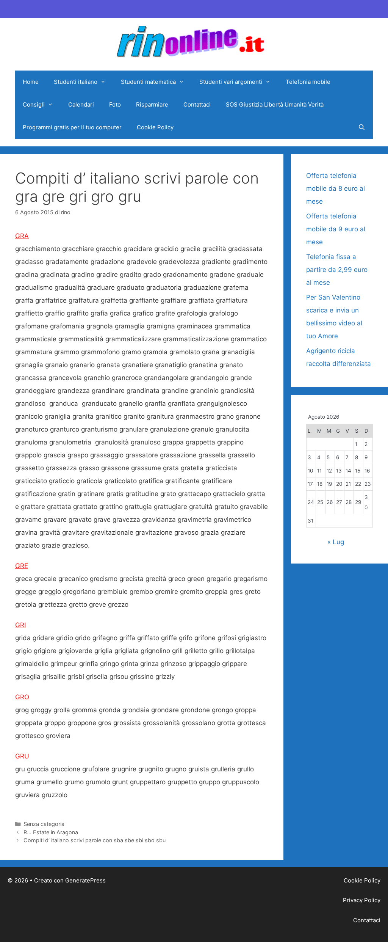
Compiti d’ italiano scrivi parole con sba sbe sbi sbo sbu (94, 840)
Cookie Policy (155, 127)
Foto (115, 104)
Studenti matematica (148, 81)
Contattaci (197, 104)
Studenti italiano (75, 81)
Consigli (34, 104)
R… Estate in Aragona (50, 832)
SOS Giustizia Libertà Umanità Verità (275, 104)
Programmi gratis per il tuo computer (72, 127)
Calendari (81, 104)
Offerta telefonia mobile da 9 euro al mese (335, 229)
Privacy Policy (361, 900)
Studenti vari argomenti (230, 81)
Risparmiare (152, 104)
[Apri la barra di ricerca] (361, 127)
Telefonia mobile (308, 81)
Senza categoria (43, 824)
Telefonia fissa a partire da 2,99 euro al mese (337, 269)
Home (31, 81)
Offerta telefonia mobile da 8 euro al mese (335, 188)
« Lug (335, 542)
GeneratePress (85, 880)
